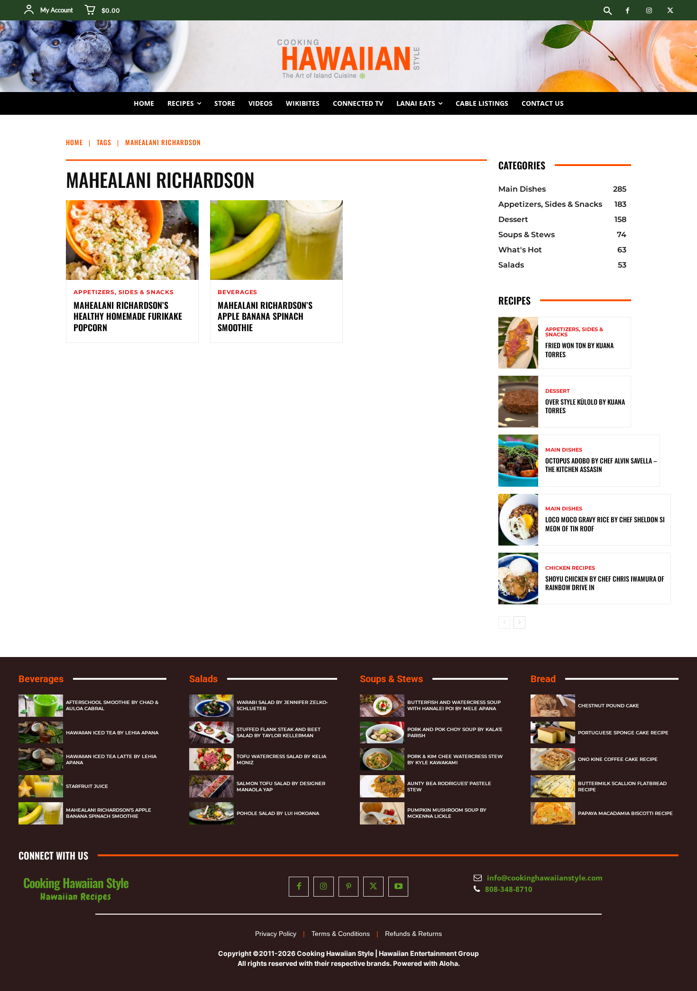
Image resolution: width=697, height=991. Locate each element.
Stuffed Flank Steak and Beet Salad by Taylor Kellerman (279, 732)
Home (74, 142)
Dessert (557, 391)
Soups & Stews (391, 679)
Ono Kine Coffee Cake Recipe (618, 759)
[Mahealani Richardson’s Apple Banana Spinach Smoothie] (276, 240)
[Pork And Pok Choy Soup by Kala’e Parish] (382, 733)
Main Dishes (563, 450)
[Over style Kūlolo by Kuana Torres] (518, 401)
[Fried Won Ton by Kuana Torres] (518, 343)
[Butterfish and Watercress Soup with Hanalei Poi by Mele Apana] (382, 706)
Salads (203, 679)
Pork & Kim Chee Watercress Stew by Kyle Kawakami (455, 759)
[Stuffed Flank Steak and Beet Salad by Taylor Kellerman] (211, 733)
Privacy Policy (275, 933)
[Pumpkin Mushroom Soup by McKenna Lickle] (382, 813)
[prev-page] (504, 622)
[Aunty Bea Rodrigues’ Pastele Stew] (382, 786)
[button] (607, 11)
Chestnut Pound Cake (608, 706)
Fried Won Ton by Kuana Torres (579, 349)
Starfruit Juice (87, 786)
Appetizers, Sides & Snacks (123, 292)
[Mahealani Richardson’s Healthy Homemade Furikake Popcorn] (132, 240)
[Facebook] (627, 10)
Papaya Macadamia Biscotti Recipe (625, 813)
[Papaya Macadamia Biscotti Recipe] (553, 813)
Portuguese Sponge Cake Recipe (623, 733)
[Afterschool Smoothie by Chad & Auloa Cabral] (40, 706)
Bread (543, 679)
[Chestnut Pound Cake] (553, 706)
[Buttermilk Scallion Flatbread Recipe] (553, 786)
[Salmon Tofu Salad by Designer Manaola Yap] (211, 786)
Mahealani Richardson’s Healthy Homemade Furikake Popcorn (127, 316)
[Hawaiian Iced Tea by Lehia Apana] (40, 733)
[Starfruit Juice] (40, 786)
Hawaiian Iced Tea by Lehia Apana (112, 733)
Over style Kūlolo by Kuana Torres (585, 406)
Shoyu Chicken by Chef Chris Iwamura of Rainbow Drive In (605, 583)
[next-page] (519, 622)
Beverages (237, 292)
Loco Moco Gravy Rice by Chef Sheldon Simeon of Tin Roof (605, 523)
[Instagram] (649, 10)
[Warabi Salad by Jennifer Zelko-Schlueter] (211, 706)
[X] (670, 10)
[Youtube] (398, 887)
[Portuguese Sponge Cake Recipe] (553, 733)
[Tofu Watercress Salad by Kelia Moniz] (211, 759)
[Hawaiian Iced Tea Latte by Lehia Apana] (40, 759)
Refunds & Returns (413, 933)
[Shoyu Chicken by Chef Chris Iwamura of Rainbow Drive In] (518, 578)
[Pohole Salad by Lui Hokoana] (211, 813)
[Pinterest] (349, 887)
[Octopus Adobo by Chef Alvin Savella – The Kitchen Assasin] (518, 460)
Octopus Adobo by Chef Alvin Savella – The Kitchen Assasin (601, 464)
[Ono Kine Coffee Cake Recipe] (553, 759)
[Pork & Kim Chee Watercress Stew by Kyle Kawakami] (382, 759)
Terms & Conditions (341, 933)
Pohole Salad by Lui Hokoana (278, 813)
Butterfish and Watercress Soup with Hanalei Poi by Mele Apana (454, 705)
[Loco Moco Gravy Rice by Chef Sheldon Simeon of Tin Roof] (518, 520)
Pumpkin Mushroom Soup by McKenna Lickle (446, 813)
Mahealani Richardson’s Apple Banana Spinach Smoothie (265, 316)
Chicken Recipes (570, 568)
